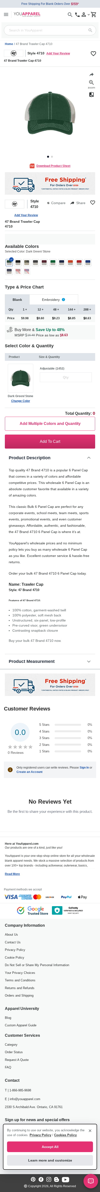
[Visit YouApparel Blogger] (56, 1180)
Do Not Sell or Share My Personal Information (37, 965)
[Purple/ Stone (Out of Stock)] (26, 271)
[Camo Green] (26, 262)
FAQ (8, 1067)
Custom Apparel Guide (20, 1025)
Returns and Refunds (19, 988)
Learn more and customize (50, 1160)
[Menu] (6, 14)
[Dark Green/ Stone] (9, 262)
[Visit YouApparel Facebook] (41, 1180)
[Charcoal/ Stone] (35, 262)
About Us (11, 934)
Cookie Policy (14, 957)
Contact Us (13, 942)
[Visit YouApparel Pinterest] (33, 1180)
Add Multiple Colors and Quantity (50, 424)
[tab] (17, 299)
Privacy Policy (15, 950)
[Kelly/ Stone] (53, 262)
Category (11, 1044)
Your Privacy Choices (20, 973)
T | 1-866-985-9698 (18, 1090)
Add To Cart (50, 441)
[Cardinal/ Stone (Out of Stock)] (18, 271)
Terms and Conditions (20, 980)
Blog (8, 1018)
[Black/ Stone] (18, 262)
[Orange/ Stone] (70, 262)
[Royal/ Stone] (87, 262)
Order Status (14, 1052)
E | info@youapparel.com (22, 1099)
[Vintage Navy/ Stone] (9, 271)
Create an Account (29, 772)
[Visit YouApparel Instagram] (48, 1180)
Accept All (50, 1147)
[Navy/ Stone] (61, 262)
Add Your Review (58, 53)
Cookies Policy (65, 1135)
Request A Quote (17, 1060)
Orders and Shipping (19, 995)
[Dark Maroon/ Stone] (44, 262)
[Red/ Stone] (79, 262)
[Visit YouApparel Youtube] (65, 1180)
